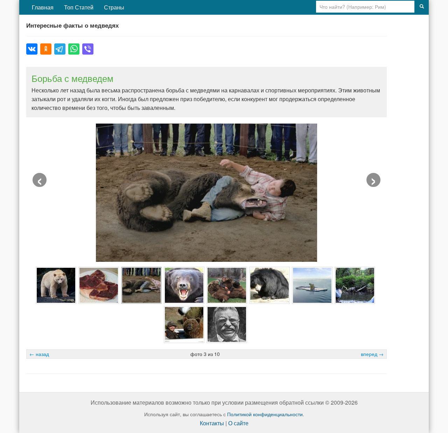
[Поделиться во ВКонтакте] (31, 49)
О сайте (238, 423)
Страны (114, 7)
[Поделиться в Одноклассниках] (45, 49)
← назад (39, 353)
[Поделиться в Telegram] (59, 49)
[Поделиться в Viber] (87, 49)
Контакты (212, 423)
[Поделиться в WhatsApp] (73, 49)
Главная (43, 7)
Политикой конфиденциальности (265, 414)
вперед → (372, 353)
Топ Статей (78, 7)
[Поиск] (422, 6)
